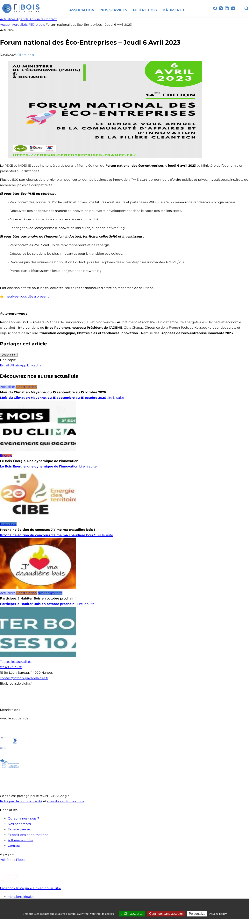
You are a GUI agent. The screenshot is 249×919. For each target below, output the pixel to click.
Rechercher (246, 8)
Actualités (20, 24)
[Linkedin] (227, 8)
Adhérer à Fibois (20, 840)
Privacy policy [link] (218, 913)
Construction (26, 387)
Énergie (6, 455)
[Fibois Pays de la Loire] (21, 8)
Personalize (197, 913)
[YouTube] (233, 8)
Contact (14, 846)
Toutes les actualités (16, 662)
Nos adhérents (19, 824)
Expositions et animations (28, 835)
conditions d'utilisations (65, 801)
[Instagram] (221, 8)
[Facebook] (215, 8)
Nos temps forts (50, 593)
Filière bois (36, 24)
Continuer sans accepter (166, 913)
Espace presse (19, 829)
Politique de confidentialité (21, 801)
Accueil (5, 24)
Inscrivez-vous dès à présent (27, 296)
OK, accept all (133, 913)
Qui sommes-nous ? (23, 818)
